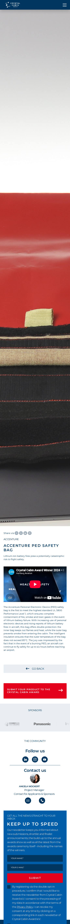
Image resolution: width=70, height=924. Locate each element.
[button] (65, 5)
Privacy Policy (25, 906)
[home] (12, 4)
